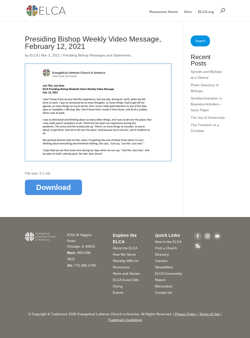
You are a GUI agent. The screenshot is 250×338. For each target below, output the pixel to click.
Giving (118, 286)
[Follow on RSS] (198, 246)
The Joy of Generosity (208, 118)
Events (118, 292)
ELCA (34, 55)
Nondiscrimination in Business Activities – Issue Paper (206, 104)
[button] (222, 10)
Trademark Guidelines (125, 320)
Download (53, 187)
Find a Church (166, 248)
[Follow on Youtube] (217, 236)
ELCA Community (168, 273)
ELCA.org (206, 12)
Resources (121, 267)
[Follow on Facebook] (198, 236)
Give (188, 12)
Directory (162, 254)
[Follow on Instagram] (207, 236)
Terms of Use (209, 314)
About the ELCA (125, 248)
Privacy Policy (185, 314)
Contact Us (163, 292)
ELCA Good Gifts (126, 280)
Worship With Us (125, 261)
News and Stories (126, 273)
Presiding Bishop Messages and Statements (97, 55)
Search (200, 41)
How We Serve (124, 254)
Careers (161, 261)
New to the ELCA (168, 242)
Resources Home (163, 12)
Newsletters (164, 267)
